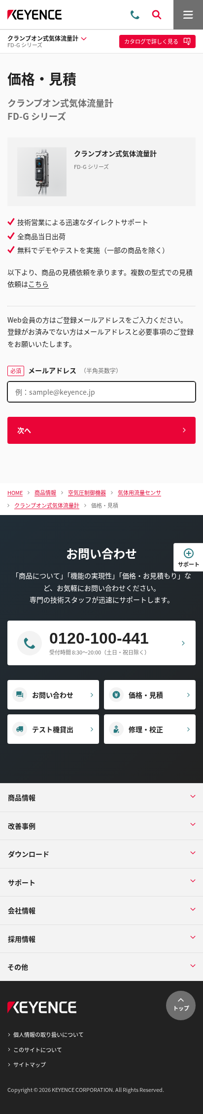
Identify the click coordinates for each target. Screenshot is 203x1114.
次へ (24, 430)
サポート (189, 564)
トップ (181, 1008)
